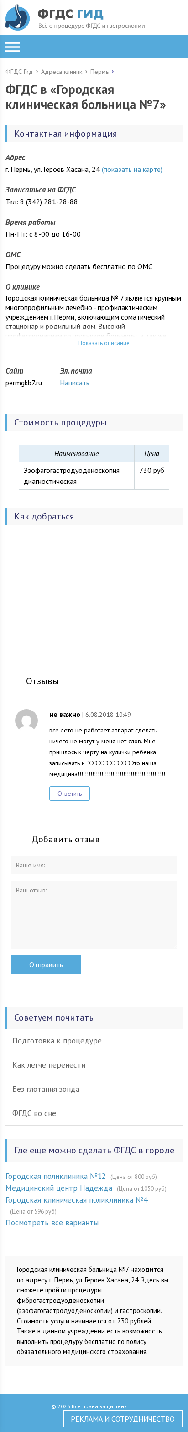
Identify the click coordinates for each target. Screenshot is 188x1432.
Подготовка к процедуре (57, 1041)
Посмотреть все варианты (52, 1223)
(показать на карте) (132, 169)
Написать (74, 382)
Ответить (69, 793)
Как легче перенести (48, 1065)
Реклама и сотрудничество (123, 1418)
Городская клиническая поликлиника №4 (76, 1200)
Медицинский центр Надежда (58, 1188)
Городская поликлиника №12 (55, 1176)
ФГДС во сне (34, 1113)
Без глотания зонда (45, 1089)
